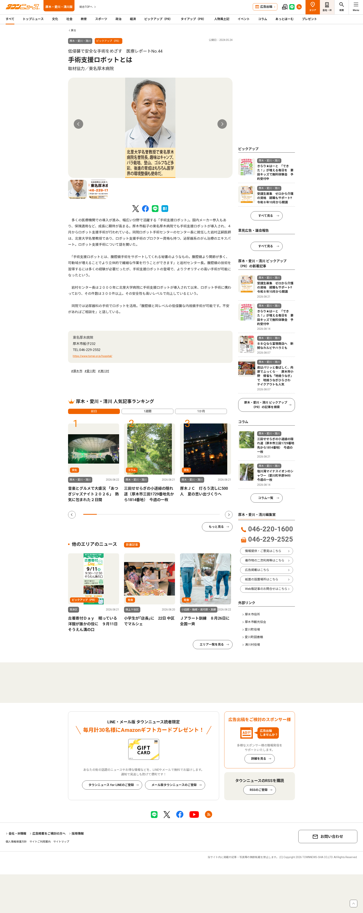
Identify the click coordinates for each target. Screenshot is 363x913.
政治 (119, 19)
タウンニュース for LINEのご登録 (111, 785)
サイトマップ (61, 841)
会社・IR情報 (17, 833)
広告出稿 (266, 7)
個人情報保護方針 (16, 841)
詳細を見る (258, 758)
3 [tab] (117, 514)
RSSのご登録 (259, 790)
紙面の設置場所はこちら (261, 579)
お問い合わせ (331, 836)
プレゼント (309, 19)
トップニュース (33, 19)
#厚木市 (76, 371)
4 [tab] (131, 514)
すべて (10, 19)
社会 (69, 19)
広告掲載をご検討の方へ (49, 833)
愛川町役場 (252, 629)
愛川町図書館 (254, 637)
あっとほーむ (284, 19)
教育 (84, 19)
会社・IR (327, 10)
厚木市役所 (252, 614)
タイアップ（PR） (193, 19)
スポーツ (101, 19)
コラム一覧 (265, 498)
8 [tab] (185, 514)
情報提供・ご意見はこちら (263, 551)
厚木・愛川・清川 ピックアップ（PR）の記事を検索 (265, 405)
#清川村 (103, 371)
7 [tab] (172, 514)
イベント (244, 19)
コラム (262, 19)
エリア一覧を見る (212, 644)
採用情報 (78, 833)
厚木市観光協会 (255, 622)
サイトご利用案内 (40, 841)
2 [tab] (103, 514)
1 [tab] (90, 514)
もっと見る (216, 527)
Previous (78, 124)
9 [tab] (199, 514)
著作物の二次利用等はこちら (264, 560)
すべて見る (265, 216)
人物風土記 (221, 19)
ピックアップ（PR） (158, 19)
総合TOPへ (86, 6)
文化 (55, 19)
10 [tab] (213, 514)
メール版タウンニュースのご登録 (174, 785)
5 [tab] (144, 514)
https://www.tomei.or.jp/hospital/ (92, 356)
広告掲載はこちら (257, 570)
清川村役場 (252, 644)
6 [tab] (158, 514)
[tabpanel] (150, 128)
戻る (73, 30)
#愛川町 (90, 371)
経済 (133, 19)
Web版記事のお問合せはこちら (266, 589)
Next (222, 124)
